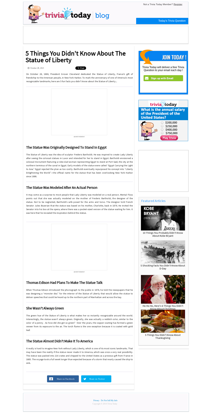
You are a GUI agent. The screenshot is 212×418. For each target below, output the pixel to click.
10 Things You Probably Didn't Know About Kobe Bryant (163, 234)
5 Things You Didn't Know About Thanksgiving (163, 336)
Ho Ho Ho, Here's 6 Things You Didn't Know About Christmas (163, 307)
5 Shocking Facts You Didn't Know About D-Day (163, 267)
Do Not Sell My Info (109, 400)
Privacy (96, 400)
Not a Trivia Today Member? (162, 4)
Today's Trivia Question (172, 20)
